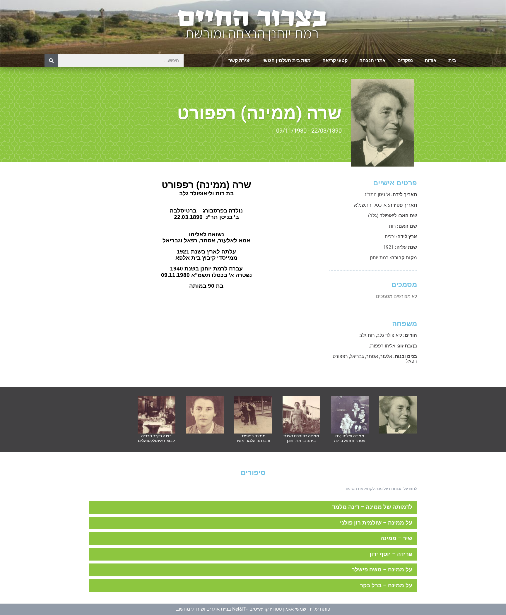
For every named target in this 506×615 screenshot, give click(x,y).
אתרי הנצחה (372, 60)
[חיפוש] (51, 60)
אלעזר (386, 356)
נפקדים (405, 60)
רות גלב (367, 335)
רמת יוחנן (379, 258)
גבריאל (357, 356)
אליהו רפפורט (381, 346)
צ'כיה (390, 236)
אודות (431, 60)
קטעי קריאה (335, 60)
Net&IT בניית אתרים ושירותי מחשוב (211, 609)
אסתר (372, 356)
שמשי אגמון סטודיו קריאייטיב (278, 609)
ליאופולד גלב (389, 335)
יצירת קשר (239, 60)
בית (452, 60)
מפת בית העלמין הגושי (286, 60)
